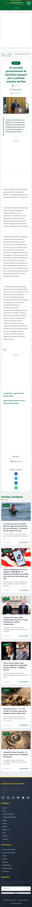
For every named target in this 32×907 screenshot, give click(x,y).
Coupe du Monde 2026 (9, 817)
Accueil (3, 54)
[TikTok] (28, 797)
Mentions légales (8, 868)
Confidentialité (7, 865)
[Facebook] (3, 797)
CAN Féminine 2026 (8, 814)
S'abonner (16, 893)
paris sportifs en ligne (9, 849)
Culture (5, 820)
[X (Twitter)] (18, 797)
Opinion (5, 823)
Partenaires (6, 871)
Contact (5, 859)
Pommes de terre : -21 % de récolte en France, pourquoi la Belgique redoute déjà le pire (15, 711)
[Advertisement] (16, 30)
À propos (5, 862)
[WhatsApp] (13, 797)
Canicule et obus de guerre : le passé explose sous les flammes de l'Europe (16, 754)
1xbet (4, 856)
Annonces (5, 839)
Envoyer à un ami (16, 461)
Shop (4, 833)
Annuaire (5, 836)
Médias (5, 826)
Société (10, 54)
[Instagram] (8, 797)
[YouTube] (23, 797)
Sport (4, 811)
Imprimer (17, 456)
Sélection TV (6, 830)
